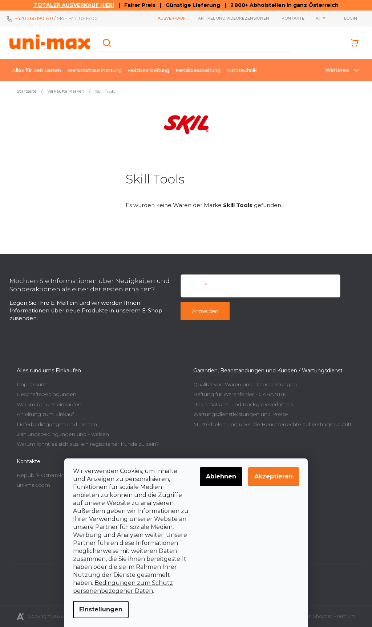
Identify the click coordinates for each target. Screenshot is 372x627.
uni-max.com (33, 485)
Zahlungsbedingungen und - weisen (63, 434)
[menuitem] (36, 70)
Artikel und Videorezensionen (233, 18)
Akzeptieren (273, 476)
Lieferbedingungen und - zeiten (57, 424)
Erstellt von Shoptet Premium (320, 616)
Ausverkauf (172, 18)
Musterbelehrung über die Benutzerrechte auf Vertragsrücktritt (272, 424)
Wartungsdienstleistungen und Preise (240, 414)
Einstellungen (100, 609)
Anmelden (205, 311)
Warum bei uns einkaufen (49, 404)
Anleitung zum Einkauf (45, 414)
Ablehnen (221, 476)
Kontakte (293, 18)
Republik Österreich (42, 475)
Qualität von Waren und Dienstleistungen (245, 384)
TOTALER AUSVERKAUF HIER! (73, 5)
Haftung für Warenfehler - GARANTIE (239, 394)
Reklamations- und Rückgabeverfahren (243, 404)
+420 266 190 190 (34, 18)
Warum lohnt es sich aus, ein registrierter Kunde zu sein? (88, 444)
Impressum (31, 384)
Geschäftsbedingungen (46, 394)
